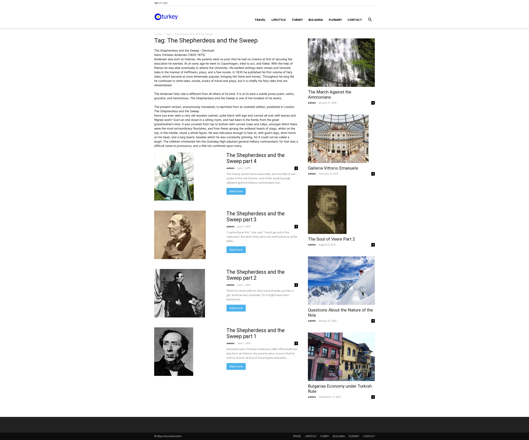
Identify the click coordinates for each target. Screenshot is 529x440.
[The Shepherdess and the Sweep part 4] (174, 176)
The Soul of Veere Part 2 (331, 239)
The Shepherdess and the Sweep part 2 (255, 275)
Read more (236, 191)
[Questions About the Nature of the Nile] (341, 280)
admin (230, 168)
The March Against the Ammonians (329, 95)
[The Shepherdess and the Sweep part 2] (179, 293)
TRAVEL (260, 20)
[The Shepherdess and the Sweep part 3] (180, 235)
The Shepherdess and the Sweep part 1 (255, 333)
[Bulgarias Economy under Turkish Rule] (341, 357)
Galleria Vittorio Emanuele (333, 168)
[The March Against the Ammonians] (341, 62)
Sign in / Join (161, 2)
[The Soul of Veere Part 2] (341, 209)
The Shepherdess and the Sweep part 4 (255, 158)
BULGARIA (316, 20)
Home (157, 34)
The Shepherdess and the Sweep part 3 (255, 217)
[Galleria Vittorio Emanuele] (341, 138)
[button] (370, 20)
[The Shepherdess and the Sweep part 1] (173, 351)
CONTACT (355, 20)
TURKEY (297, 20)
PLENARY (335, 20)
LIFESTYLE (279, 20)
